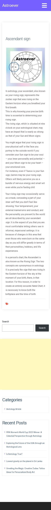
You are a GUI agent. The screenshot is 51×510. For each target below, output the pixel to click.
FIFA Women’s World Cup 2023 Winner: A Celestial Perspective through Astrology (24, 434)
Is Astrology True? (14, 454)
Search (5, 321)
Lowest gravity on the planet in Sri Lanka (24, 461)
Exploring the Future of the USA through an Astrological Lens (25, 445)
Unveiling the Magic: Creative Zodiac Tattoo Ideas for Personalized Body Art (25, 470)
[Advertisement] (25, 364)
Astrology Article (13, 409)
